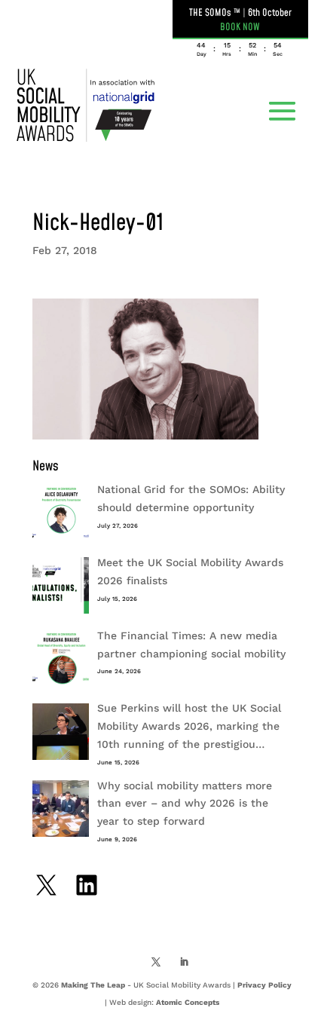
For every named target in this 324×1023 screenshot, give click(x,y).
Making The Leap (93, 985)
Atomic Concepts (187, 1002)
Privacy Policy (264, 985)
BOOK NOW (240, 27)
